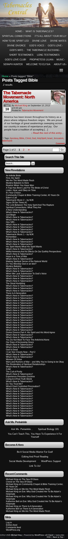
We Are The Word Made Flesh (20, 180)
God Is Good (12, 349)
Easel (50, 535)
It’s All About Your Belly (51, 36)
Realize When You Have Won (20, 185)
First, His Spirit (13, 178)
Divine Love (39, 41)
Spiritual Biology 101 (48, 429)
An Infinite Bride (13, 175)
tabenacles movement (32, 110)
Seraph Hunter (13, 64)
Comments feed (13, 527)
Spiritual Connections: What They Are (23, 207)
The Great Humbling (15, 283)
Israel (49, 138)
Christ (28, 138)
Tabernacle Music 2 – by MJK (20, 200)
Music (60, 59)
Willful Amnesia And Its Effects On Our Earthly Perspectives (33, 251)
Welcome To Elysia (38, 64)
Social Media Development (22, 461)
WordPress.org (13, 530)
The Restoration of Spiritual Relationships (25, 364)
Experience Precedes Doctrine (20, 376)
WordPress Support (51, 461)
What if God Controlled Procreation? (23, 386)
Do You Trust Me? (14, 384)
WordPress (39, 535)
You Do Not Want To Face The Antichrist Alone (27, 340)
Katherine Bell (12, 501)
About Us (60, 64)
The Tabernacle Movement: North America (19, 96)
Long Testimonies (48, 55)
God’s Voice (37, 45)
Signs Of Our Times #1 (16, 202)
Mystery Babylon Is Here (17, 183)
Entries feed (11, 525)
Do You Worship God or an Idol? (21, 264)
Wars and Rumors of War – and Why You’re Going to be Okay (35, 362)
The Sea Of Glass (30, 479)
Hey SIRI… (11, 222)
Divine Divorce (16, 45)
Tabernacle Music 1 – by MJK (20, 234)
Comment (60, 143)
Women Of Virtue (14, 359)
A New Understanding (16, 210)
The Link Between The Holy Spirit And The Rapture (30, 205)
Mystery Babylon (14, 266)
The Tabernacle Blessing (44, 50)
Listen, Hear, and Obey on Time (21, 190)
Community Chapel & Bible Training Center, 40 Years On (32, 195)
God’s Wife (17, 50)
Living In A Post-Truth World (19, 379)
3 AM (8, 369)
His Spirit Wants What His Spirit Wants (24, 246)
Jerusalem (58, 138)
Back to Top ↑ (59, 537)
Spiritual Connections (16, 36)
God (34, 138)
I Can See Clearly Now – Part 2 (20, 352)
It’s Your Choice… (14, 193)
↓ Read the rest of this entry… (47, 132)
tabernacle (7, 141)
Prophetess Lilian (42, 59)
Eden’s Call (11, 197)
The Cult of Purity (14, 371)
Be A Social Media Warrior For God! (35, 452)
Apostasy (14, 138)
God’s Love (55, 45)
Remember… (12, 237)
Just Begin (11, 215)
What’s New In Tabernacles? (19, 212)
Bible (21, 138)
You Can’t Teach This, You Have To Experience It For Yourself (35, 435)
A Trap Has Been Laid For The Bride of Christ (27, 188)
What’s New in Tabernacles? (19, 281)
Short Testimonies (21, 55)
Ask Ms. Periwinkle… (22, 429)
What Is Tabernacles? (40, 31)
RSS (65, 70)
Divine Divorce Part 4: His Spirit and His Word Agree (30, 332)
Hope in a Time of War (16, 256)
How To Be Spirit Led (15, 41)
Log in (9, 522)
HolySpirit (41, 138)
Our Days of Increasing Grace (20, 342)
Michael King (21, 105)
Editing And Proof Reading (35, 456)
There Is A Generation (16, 293)
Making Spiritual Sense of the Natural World (26, 261)
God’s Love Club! (15, 59)
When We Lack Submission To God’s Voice (26, 273)
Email (61, 70)
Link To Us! (35, 466)
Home (19, 31)
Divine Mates (58, 41)
